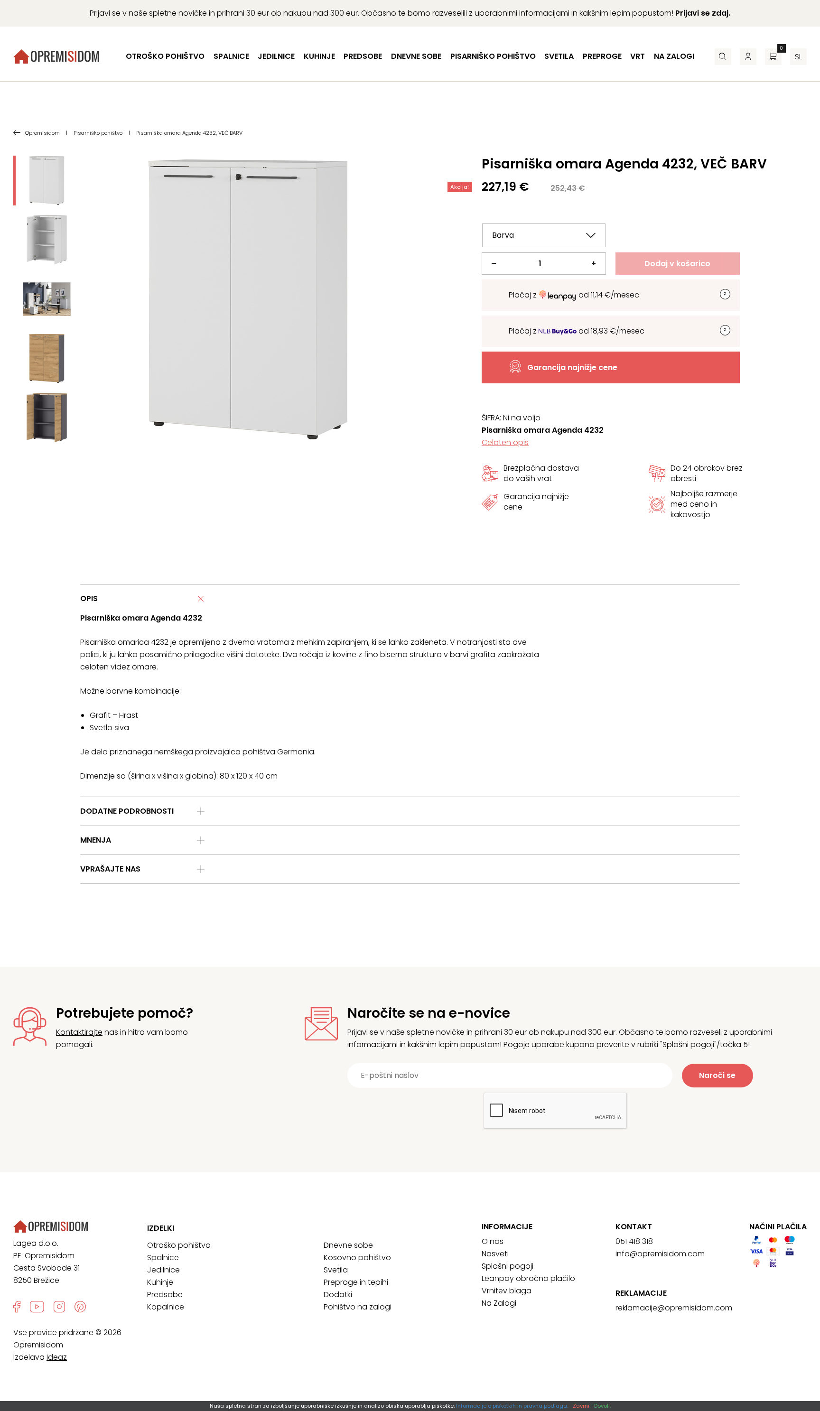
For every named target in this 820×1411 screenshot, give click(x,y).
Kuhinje (319, 56)
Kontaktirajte (79, 1032)
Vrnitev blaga (506, 1290)
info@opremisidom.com (660, 1253)
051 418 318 (634, 1241)
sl (798, 56)
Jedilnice (276, 56)
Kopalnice (165, 1306)
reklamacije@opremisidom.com (673, 1307)
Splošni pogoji (507, 1266)
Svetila (559, 56)
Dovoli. (602, 1406)
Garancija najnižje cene (572, 367)
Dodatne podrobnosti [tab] (127, 811)
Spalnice (231, 56)
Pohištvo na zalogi (357, 1306)
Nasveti (495, 1253)
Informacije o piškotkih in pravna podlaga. (512, 1406)
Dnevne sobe (416, 56)
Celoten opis (505, 442)
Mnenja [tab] (95, 840)
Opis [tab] (89, 598)
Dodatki (338, 1294)
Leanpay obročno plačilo (528, 1278)
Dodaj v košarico (677, 263)
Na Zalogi (499, 1303)
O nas (492, 1241)
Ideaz (57, 1357)
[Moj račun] (748, 56)
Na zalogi (674, 56)
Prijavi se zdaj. (702, 13)
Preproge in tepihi (356, 1282)
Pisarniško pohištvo (493, 56)
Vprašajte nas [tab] (110, 868)
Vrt (637, 56)
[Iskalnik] (723, 56)
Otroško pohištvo (165, 56)
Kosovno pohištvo (357, 1257)
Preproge (602, 56)
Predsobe (363, 56)
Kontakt (633, 1227)
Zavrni (581, 1406)
